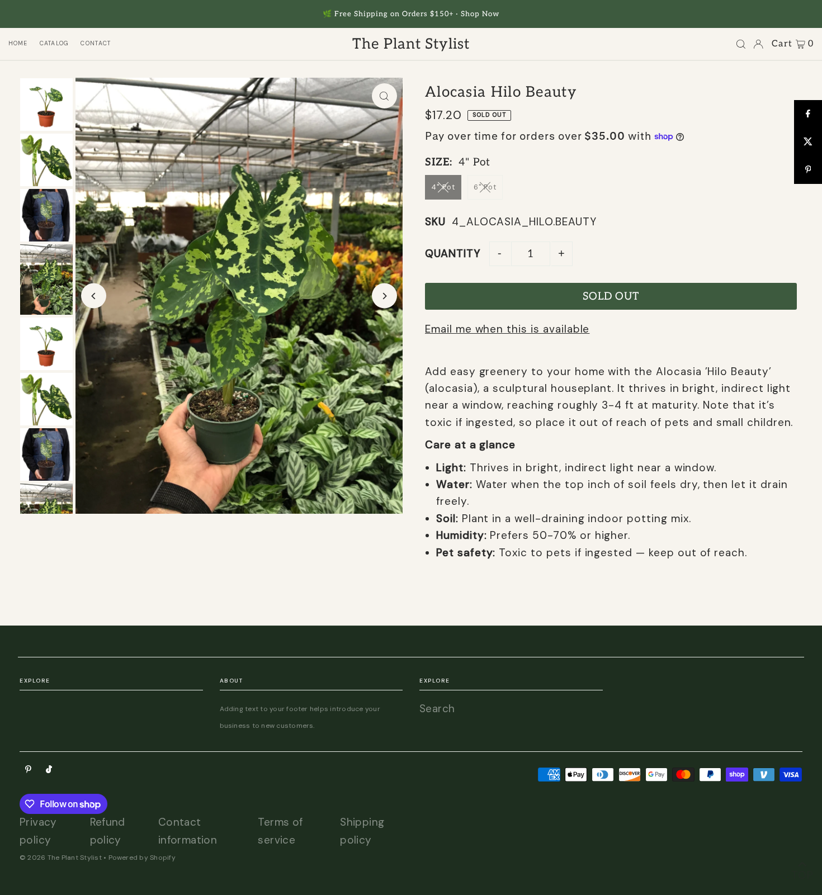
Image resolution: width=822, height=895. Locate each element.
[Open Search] (740, 44)
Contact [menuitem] (96, 43)
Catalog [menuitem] (54, 43)
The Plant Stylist (411, 44)
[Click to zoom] (384, 95)
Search (437, 709)
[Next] (384, 296)
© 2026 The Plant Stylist (61, 857)
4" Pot (443, 187)
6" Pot (485, 187)
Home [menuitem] (18, 43)
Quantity (453, 254)
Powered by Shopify (142, 857)
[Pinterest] (28, 769)
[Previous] (93, 296)
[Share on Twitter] (808, 142)
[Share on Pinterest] (808, 170)
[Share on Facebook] (808, 114)
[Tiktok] (49, 769)
